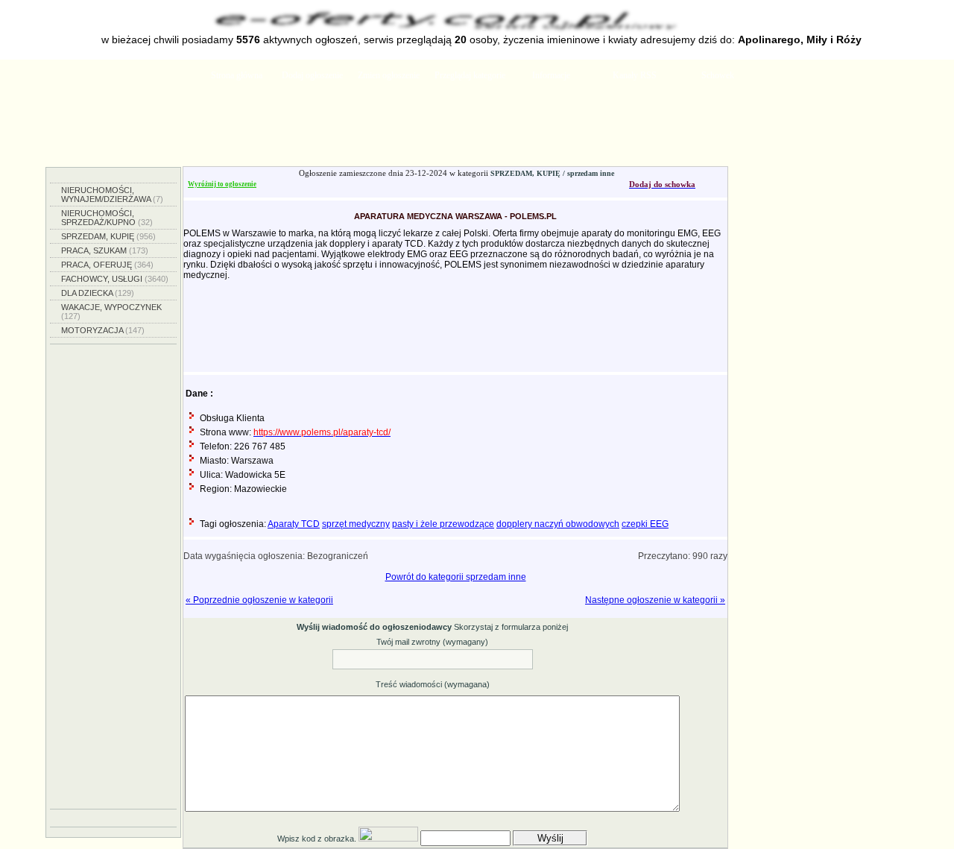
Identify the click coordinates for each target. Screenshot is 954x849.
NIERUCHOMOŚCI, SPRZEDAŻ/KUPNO (107, 218)
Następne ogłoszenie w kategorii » (655, 600)
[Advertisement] (477, 129)
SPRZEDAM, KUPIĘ (108, 236)
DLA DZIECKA (97, 292)
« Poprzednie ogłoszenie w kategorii (259, 600)
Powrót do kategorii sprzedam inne (455, 577)
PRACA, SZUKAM (104, 250)
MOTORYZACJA (103, 330)
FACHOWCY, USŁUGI (114, 278)
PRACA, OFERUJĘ (107, 264)
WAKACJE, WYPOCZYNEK (111, 312)
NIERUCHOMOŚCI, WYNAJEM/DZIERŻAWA (112, 194)
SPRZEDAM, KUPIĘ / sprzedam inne (552, 173)
